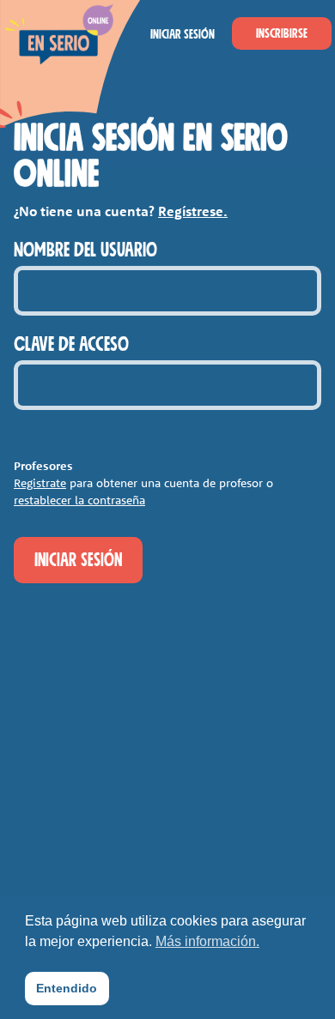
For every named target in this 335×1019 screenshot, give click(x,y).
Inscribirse (282, 33)
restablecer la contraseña (79, 500)
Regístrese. (193, 211)
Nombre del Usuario (85, 250)
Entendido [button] (66, 988)
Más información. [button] (207, 941)
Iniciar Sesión (182, 34)
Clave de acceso (71, 345)
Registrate (40, 483)
